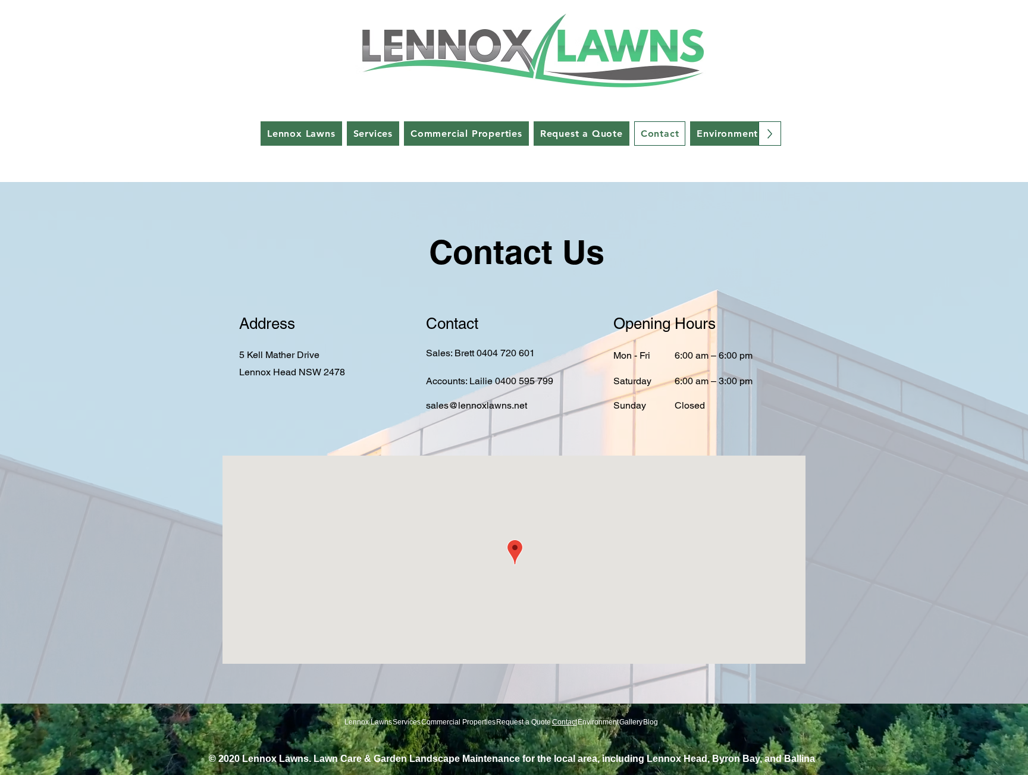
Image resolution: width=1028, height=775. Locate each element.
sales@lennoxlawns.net (476, 405)
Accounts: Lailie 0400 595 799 (489, 381)
